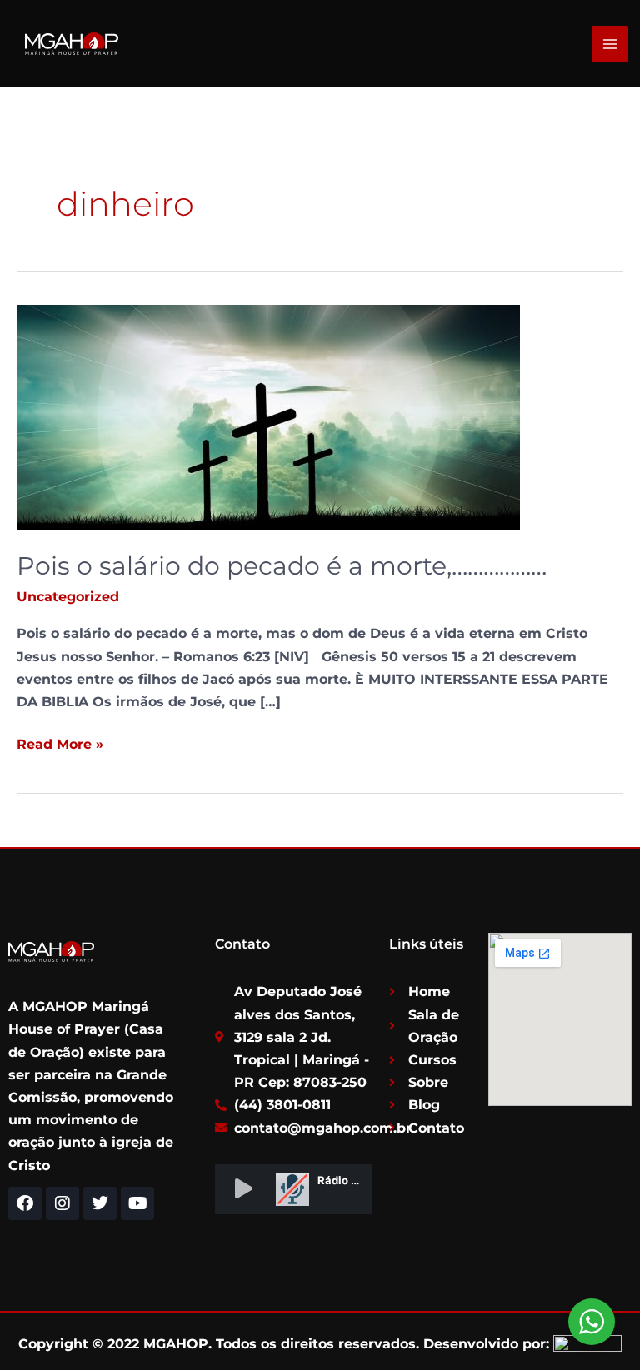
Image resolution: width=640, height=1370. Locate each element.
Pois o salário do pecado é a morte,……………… (282, 565)
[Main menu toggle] (610, 44)
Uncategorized (68, 597)
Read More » (60, 742)
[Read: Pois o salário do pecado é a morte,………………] (268, 416)
